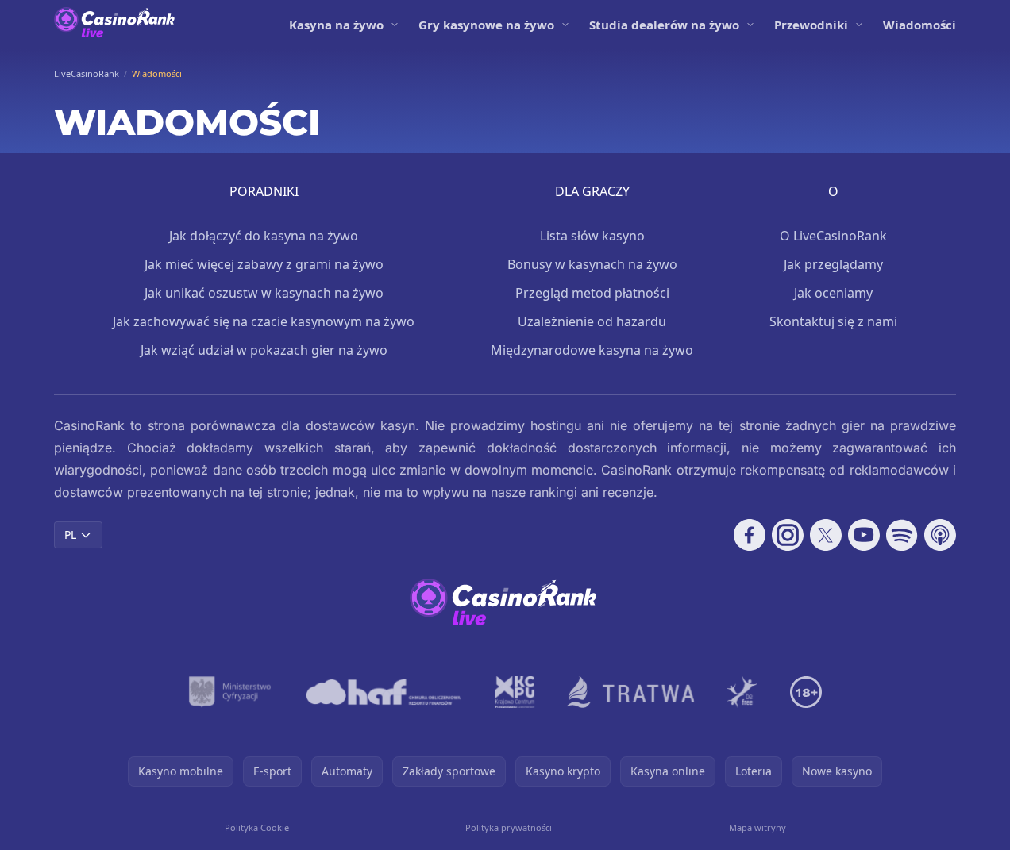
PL (70, 534)
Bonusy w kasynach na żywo (592, 264)
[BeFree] (742, 692)
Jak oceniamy (833, 293)
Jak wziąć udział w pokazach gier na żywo (264, 350)
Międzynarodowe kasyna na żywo (592, 350)
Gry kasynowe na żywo (486, 25)
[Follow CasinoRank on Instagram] (788, 535)
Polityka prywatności (508, 827)
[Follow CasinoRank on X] (826, 535)
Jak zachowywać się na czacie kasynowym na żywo (263, 321)
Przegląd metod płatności (592, 293)
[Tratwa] (631, 692)
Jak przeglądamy (833, 264)
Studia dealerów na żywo (664, 25)
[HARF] (383, 692)
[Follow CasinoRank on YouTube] (864, 535)
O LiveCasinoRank (833, 235)
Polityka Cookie (257, 827)
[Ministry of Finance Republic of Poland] (230, 692)
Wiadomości (919, 25)
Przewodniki (811, 25)
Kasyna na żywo (336, 25)
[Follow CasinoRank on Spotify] (902, 535)
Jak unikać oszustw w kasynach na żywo (264, 293)
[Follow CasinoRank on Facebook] (749, 535)
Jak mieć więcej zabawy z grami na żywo (264, 264)
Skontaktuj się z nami (833, 321)
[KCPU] (515, 692)
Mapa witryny (757, 827)
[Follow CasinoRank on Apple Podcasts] (940, 535)
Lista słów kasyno (592, 235)
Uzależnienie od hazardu (592, 321)
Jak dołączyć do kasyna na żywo (263, 235)
